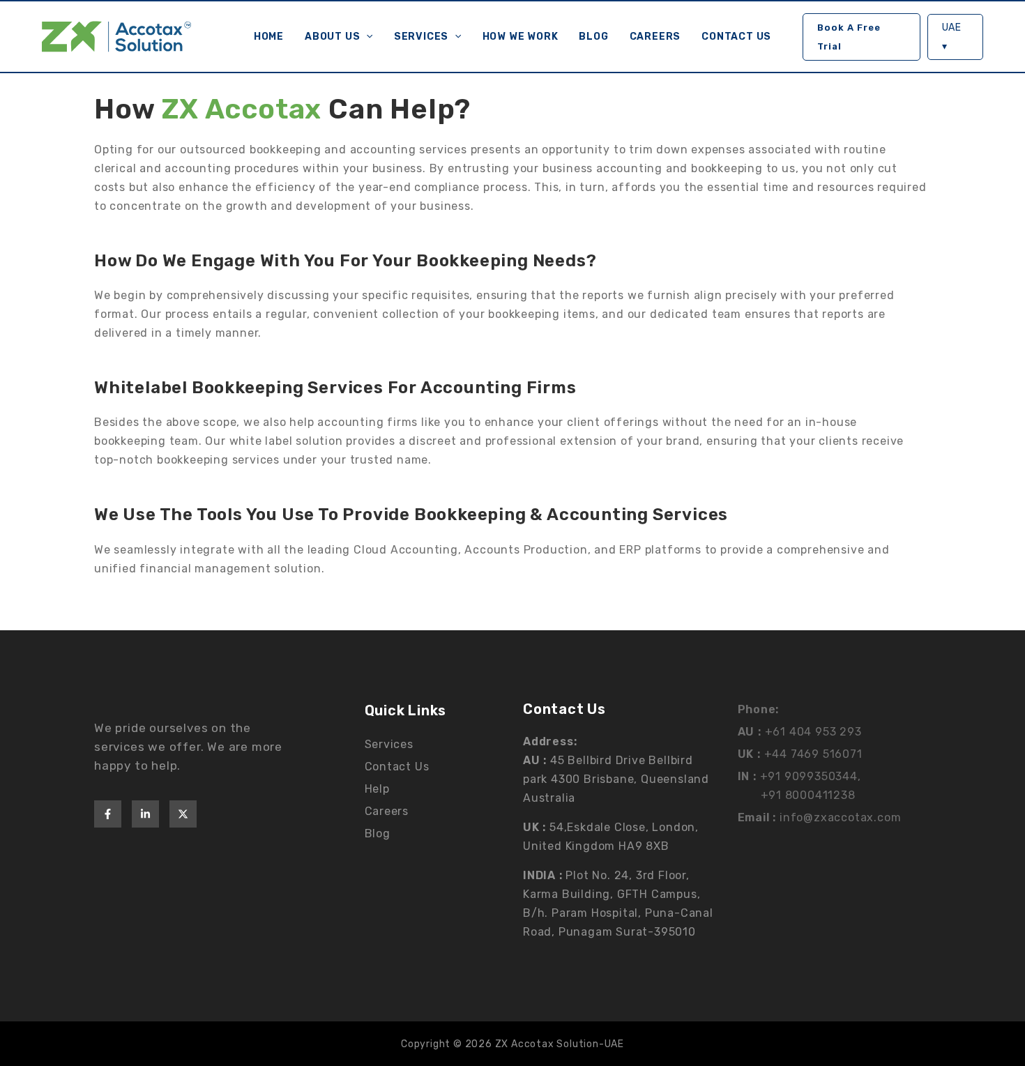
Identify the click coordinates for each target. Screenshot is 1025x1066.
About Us (332, 37)
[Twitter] (183, 814)
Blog (593, 37)
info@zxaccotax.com (840, 817)
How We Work (521, 37)
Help (377, 788)
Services (421, 37)
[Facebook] (107, 814)
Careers (655, 37)
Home (269, 37)
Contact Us (736, 37)
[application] (366, 37)
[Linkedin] (145, 814)
